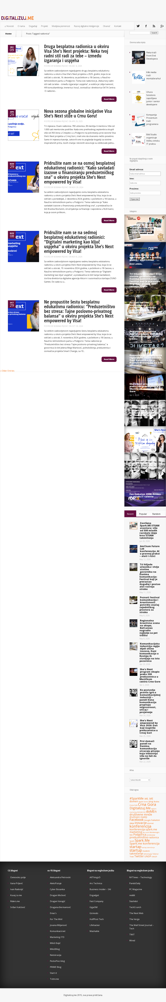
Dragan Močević (58, 895)
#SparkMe (137, 798)
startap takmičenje (148, 847)
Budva (156, 801)
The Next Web (136, 913)
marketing (136, 832)
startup (136, 850)
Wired (132, 940)
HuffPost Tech (97, 919)
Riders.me (15, 901)
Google (147, 820)
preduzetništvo (139, 837)
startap (135, 846)
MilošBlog (55, 949)
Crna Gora (147, 804)
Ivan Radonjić (16, 889)
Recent (130, 514)
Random (156, 514)
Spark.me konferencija (145, 843)
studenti (146, 851)
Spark (132, 841)
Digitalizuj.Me (140, 808)
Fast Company (96, 901)
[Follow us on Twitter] (138, 26)
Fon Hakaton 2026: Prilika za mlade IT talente (145, 495)
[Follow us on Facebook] (146, 26)
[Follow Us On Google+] (162, 26)
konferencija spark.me (143, 829)
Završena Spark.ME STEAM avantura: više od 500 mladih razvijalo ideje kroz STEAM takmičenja (146, 228)
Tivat (132, 856)
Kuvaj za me (16, 895)
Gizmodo (94, 913)
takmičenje (136, 853)
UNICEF (154, 857)
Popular (143, 514)
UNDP (147, 856)
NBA (131, 835)
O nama (21, 26)
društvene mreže (141, 814)
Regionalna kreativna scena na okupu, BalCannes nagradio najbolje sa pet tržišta (146, 335)
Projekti (44, 26)
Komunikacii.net (57, 931)
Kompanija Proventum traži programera (152, 119)
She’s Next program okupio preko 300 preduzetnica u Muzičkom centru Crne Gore (146, 387)
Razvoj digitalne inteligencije (86, 26)
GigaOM (94, 907)
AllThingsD (95, 877)
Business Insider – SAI (100, 889)
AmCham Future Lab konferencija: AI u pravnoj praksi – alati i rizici (145, 257)
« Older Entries (7, 370)
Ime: (132, 178)
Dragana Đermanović (60, 907)
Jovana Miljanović (58, 925)
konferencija (140, 826)
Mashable (94, 931)
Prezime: (134, 188)
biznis (146, 802)
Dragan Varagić (57, 901)
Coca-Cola (133, 805)
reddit (132, 895)
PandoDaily (134, 883)
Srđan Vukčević (17, 907)
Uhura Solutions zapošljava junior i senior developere (153, 98)
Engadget (94, 895)
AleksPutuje (55, 883)
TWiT (132, 934)
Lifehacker (95, 925)
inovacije (141, 823)
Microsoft (146, 832)
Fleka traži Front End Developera (152, 55)
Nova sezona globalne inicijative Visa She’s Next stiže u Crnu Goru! (78, 113)
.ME (146, 798)
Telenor (156, 854)
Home (8, 34)
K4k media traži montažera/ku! (153, 75)
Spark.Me (142, 840)
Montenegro (154, 832)
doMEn (151, 811)
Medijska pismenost (61, 26)
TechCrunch (135, 907)
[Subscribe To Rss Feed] (154, 26)
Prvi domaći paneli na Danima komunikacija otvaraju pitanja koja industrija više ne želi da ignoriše (144, 465)
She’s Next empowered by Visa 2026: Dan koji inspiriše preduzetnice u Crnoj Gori (145, 440)
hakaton (155, 820)
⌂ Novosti (9, 26)
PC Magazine (135, 889)
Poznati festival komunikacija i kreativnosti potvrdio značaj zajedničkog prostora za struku (143, 307)
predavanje (151, 835)
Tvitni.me (54, 979)
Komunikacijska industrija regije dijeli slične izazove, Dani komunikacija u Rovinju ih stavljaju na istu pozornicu (146, 360)
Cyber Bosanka (57, 889)
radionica (154, 837)
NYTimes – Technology (140, 877)
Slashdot (133, 901)
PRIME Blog (55, 967)
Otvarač (106, 26)
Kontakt (117, 26)
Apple (141, 801)
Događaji (33, 26)
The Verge (134, 919)
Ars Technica (96, 883)
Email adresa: (136, 169)
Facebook (137, 819)
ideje (132, 823)
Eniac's (53, 913)
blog (151, 801)
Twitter (139, 856)
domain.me (141, 812)
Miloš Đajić (55, 943)
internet (150, 823)
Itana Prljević (16, 883)
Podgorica (139, 834)
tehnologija (148, 854)
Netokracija (55, 955)
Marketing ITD (57, 937)
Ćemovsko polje (18, 877)
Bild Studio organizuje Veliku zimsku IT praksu (153, 139)
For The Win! (56, 919)
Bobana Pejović (61, 66)
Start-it (53, 973)
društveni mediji (138, 817)
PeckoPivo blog (57, 961)
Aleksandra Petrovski (60, 877)
